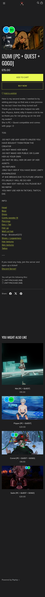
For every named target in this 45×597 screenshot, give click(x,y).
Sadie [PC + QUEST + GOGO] (22, 493)
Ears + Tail (6, 224)
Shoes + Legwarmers (11, 238)
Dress (4, 214)
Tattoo (4, 248)
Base (4, 211)
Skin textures (8, 245)
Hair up (5, 228)
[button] (4, 40)
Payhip (15, 580)
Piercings (6, 221)
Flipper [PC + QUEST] (22, 423)
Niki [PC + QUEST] (22, 388)
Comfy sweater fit (10, 218)
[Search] (38, 3)
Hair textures (8, 241)
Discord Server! (9, 269)
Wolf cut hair (7, 231)
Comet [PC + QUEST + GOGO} (22, 458)
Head (4, 207)
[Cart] (42, 3)
